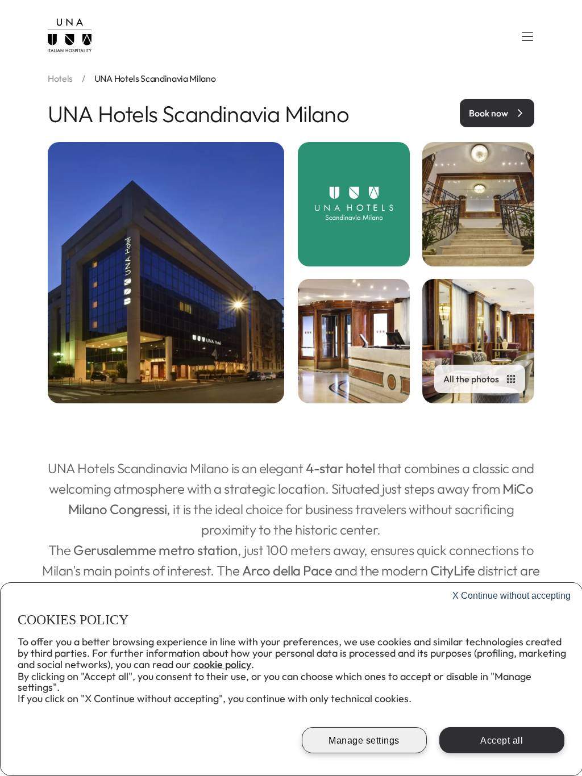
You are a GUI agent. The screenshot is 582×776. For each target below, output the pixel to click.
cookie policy (222, 664)
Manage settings (364, 740)
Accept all (501, 740)
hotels (60, 78)
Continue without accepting (511, 595)
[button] (527, 36)
